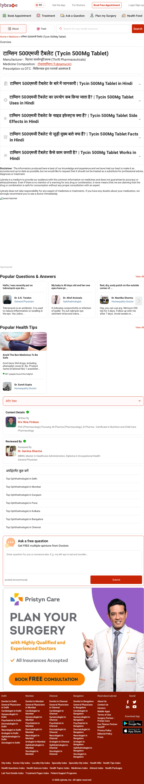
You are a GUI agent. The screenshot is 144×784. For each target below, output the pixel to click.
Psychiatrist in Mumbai (32, 724)
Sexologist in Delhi (10, 742)
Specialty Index (59, 763)
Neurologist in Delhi (11, 730)
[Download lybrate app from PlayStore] (132, 725)
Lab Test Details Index (12, 773)
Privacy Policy (104, 730)
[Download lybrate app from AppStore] (132, 733)
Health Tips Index (112, 763)
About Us (102, 701)
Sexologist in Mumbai (31, 752)
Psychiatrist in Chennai (56, 724)
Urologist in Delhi (9, 733)
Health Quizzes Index (37, 768)
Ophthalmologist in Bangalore (82, 749)
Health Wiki (95, 763)
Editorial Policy (104, 733)
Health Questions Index (13, 768)
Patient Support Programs (64, 773)
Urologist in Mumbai (35, 741)
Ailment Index (96, 768)
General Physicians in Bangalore (83, 706)
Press (100, 737)
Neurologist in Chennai (56, 737)
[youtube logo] (134, 708)
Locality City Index (41, 763)
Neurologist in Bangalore (80, 737)
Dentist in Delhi (9, 701)
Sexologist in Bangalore (79, 755)
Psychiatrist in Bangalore (80, 724)
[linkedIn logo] (128, 708)
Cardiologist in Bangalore (80, 712)
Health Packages (113, 768)
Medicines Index (79, 768)
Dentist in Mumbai (34, 701)
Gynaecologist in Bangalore (81, 718)
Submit (116, 579)
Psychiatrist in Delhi (11, 720)
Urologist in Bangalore (79, 743)
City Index (6, 763)
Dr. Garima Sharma (30, 451)
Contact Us (102, 704)
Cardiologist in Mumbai (32, 712)
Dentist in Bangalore (83, 701)
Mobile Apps (103, 711)
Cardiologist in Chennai (56, 712)
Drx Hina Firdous (28, 422)
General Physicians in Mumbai (35, 706)
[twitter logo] (134, 703)
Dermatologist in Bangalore (81, 730)
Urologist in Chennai (59, 741)
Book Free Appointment (107, 5)
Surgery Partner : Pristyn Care (105, 719)
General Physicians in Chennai (59, 706)
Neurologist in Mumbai (32, 737)
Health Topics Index (60, 768)
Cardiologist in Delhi (11, 711)
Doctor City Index (21, 763)
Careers (101, 708)
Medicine (13, 36)
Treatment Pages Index (37, 773)
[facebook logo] (128, 703)
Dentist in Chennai (58, 701)
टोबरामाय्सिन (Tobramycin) (54, 64)
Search (137, 28)
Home (3, 36)
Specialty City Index (78, 763)
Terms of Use (104, 714)
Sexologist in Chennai (55, 752)
